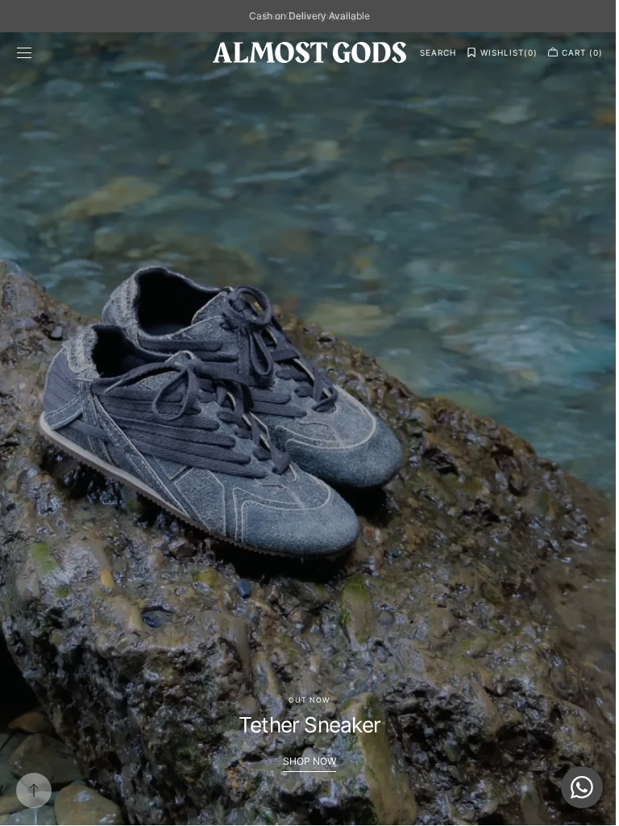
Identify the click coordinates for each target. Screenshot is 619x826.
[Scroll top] (34, 790)
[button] (24, 52)
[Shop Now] (303, 428)
